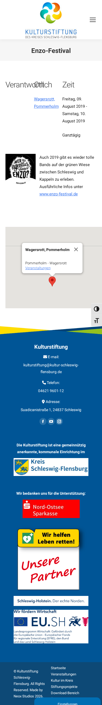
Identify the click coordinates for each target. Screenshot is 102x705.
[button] (52, 281)
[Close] (76, 249)
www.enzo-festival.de (58, 194)
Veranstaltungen (38, 268)
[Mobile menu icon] (93, 20)
